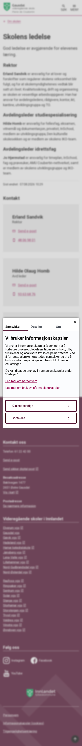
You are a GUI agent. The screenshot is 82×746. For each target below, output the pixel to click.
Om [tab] (58, 327)
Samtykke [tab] (12, 327)
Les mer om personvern (21, 381)
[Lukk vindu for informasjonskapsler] (75, 322)
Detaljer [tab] (36, 327)
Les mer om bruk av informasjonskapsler (32, 388)
